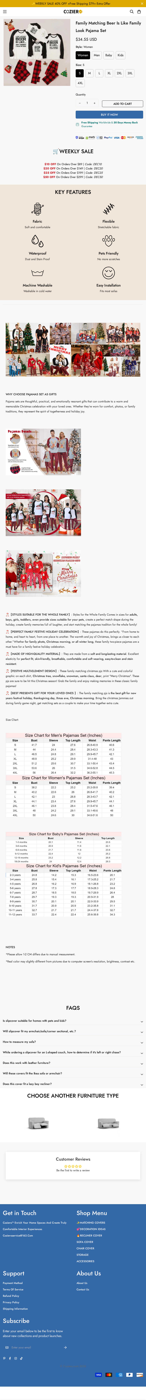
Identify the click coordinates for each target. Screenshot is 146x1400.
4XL (80, 83)
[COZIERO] (73, 11)
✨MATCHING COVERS (91, 1223)
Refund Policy (11, 1296)
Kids (120, 55)
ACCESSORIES (85, 1261)
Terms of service (13, 1289)
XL (109, 73)
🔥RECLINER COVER (89, 1236)
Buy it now (109, 115)
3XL (129, 73)
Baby (108, 55)
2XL (119, 73)
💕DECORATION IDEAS (91, 1229)
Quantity (81, 94)
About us (82, 1283)
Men (97, 55)
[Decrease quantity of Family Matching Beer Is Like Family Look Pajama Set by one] (80, 103)
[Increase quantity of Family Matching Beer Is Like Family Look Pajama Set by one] (94, 103)
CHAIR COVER (85, 1248)
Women (83, 55)
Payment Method (13, 1283)
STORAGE (83, 1255)
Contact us (83, 1289)
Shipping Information (15, 1309)
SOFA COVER (85, 1242)
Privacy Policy (11, 1302)
